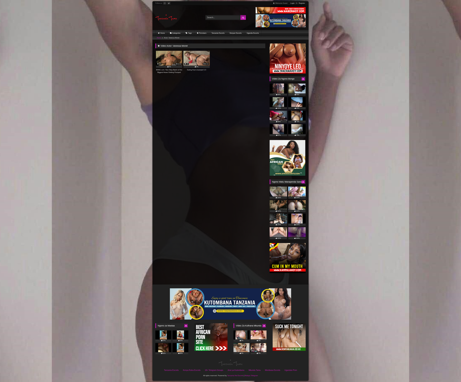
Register (302, 3)
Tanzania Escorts (218, 33)
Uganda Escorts (253, 33)
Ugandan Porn (291, 370)
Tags (190, 33)
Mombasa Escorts (272, 370)
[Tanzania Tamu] (166, 17)
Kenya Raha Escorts (191, 370)
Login (292, 3)
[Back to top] (453, 375)
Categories (176, 33)
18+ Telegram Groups (214, 370)
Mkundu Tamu (255, 370)
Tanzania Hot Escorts (235, 375)
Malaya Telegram (251, 375)
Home (162, 33)
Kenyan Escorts (236, 33)
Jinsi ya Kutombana (235, 370)
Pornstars (202, 33)
